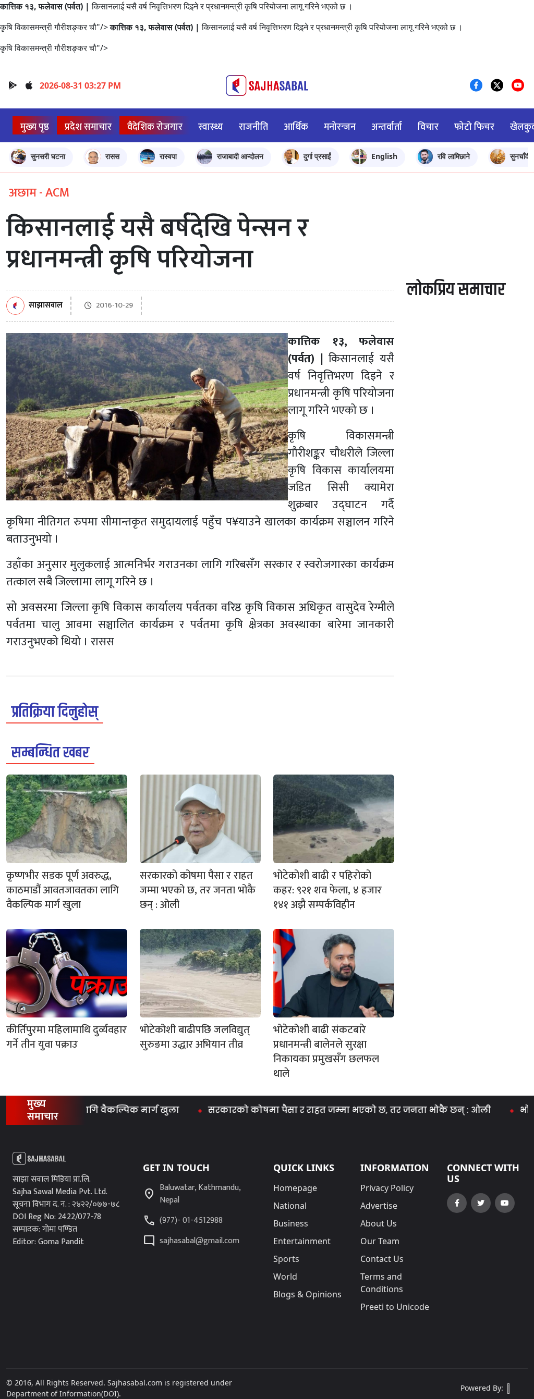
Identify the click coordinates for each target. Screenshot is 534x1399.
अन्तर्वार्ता (386, 126)
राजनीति (253, 126)
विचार (428, 126)
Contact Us (382, 1259)
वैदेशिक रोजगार (155, 126)
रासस (112, 156)
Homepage (295, 1188)
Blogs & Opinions (307, 1294)
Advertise (378, 1205)
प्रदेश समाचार (88, 126)
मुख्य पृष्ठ (34, 126)
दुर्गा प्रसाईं (317, 156)
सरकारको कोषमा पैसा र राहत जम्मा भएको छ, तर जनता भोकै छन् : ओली (323, 1110)
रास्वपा (168, 156)
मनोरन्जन (340, 126)
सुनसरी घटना (48, 156)
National (290, 1205)
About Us (378, 1223)
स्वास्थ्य (210, 126)
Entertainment (302, 1241)
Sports (286, 1259)
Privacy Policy (387, 1188)
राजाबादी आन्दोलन (240, 156)
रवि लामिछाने (454, 156)
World (285, 1276)
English (384, 156)
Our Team (379, 1241)
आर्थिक (296, 126)
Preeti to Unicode (394, 1306)
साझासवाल (46, 306)
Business (290, 1223)
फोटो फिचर (474, 126)
